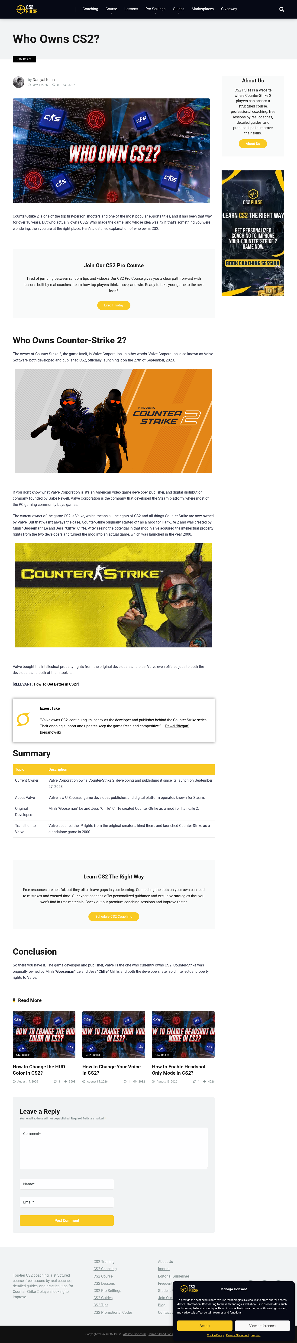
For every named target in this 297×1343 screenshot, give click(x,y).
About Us (253, 144)
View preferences (262, 1326)
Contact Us (167, 1312)
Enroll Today (113, 305)
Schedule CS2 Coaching (113, 916)
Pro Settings (155, 9)
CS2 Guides (103, 1298)
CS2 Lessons (104, 1283)
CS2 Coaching (105, 1269)
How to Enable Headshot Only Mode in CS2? (179, 1070)
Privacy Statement (237, 1335)
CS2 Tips (101, 1305)
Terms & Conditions (160, 1334)
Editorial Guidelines (174, 1276)
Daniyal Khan (44, 80)
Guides (178, 9)
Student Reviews (171, 1290)
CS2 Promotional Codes (113, 1312)
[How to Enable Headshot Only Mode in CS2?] (183, 1034)
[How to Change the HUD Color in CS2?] (44, 1034)
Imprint (256, 1335)
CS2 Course (103, 1276)
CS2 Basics (24, 59)
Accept (205, 1326)
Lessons (131, 9)
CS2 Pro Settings (107, 1290)
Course (111, 9)
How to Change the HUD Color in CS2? (39, 1070)
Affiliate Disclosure (134, 1334)
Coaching (90, 9)
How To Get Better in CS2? (56, 684)
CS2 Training (104, 1261)
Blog (161, 1305)
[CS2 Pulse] (26, 7)
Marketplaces (203, 9)
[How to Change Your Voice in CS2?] (113, 1034)
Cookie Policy (215, 1335)
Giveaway (229, 9)
